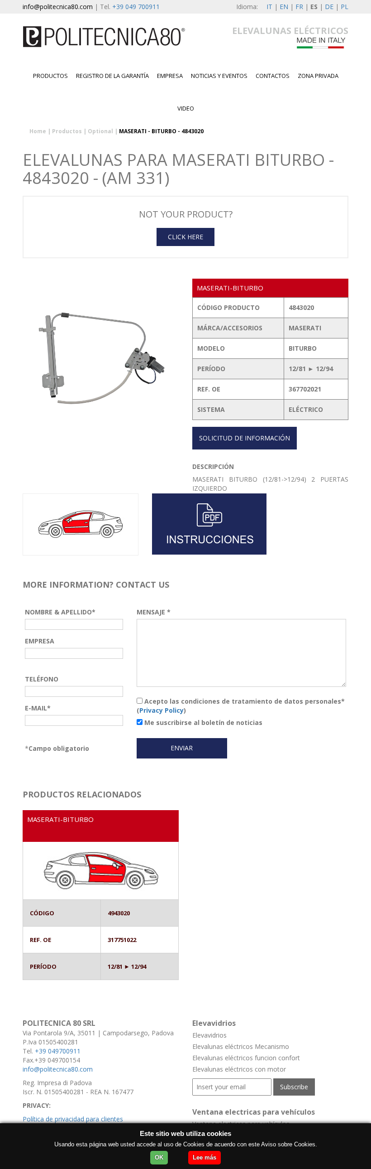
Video (185, 108)
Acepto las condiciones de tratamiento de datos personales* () (241, 706)
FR (299, 6)
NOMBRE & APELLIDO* (60, 612)
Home (37, 131)
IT (269, 6)
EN (284, 6)
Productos (50, 76)
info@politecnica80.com (58, 6)
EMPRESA (170, 76)
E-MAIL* (38, 708)
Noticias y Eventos (219, 76)
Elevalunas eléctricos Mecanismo (240, 1046)
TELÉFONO (41, 679)
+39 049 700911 (136, 6)
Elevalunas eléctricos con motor (239, 1069)
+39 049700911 (58, 1051)
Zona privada (318, 76)
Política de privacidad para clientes (73, 1119)
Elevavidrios (209, 1035)
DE (329, 6)
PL (344, 6)
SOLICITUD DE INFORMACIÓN (244, 438)
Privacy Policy (161, 710)
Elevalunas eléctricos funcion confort (246, 1057)
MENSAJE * (154, 612)
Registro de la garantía (112, 76)
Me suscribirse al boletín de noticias (202, 722)
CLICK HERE (185, 236)
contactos (273, 76)
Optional (100, 131)
